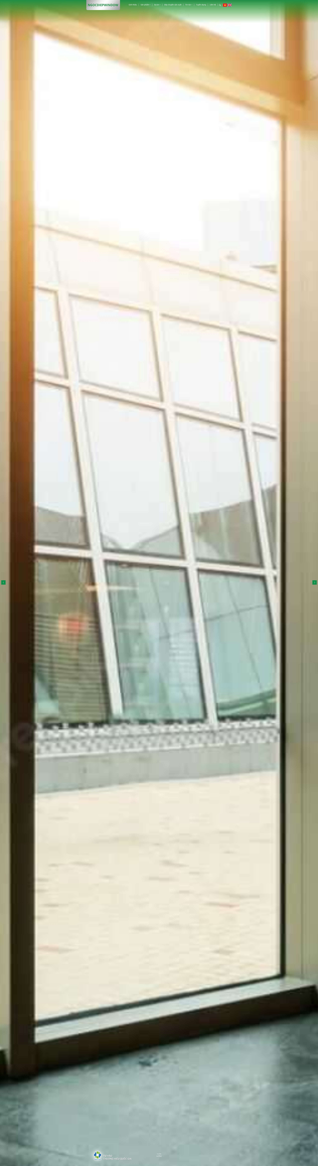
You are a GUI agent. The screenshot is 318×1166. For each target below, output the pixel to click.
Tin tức (188, 4)
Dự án (157, 4)
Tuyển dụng (201, 4)
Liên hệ (213, 4)
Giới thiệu (133, 4)
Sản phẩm (145, 4)
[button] (314, 582)
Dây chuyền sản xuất (172, 4)
